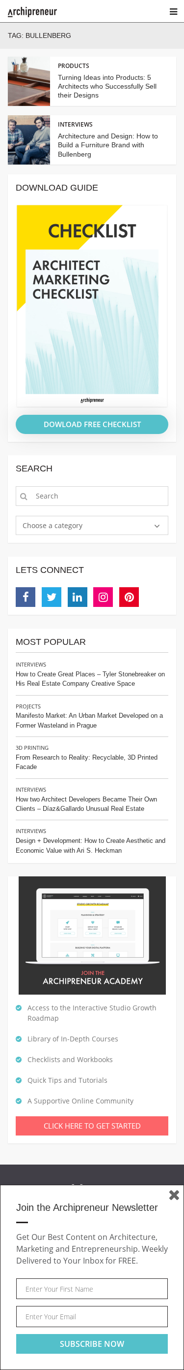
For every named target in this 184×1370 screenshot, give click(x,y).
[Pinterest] (129, 597)
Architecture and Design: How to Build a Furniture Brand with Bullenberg (108, 145)
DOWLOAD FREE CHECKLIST (92, 424)
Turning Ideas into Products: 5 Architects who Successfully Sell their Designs (107, 86)
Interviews (31, 664)
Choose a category (52, 525)
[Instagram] (103, 597)
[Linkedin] (77, 597)
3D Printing (32, 747)
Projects (28, 706)
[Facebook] (25, 597)
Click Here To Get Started (92, 1126)
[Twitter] (51, 597)
